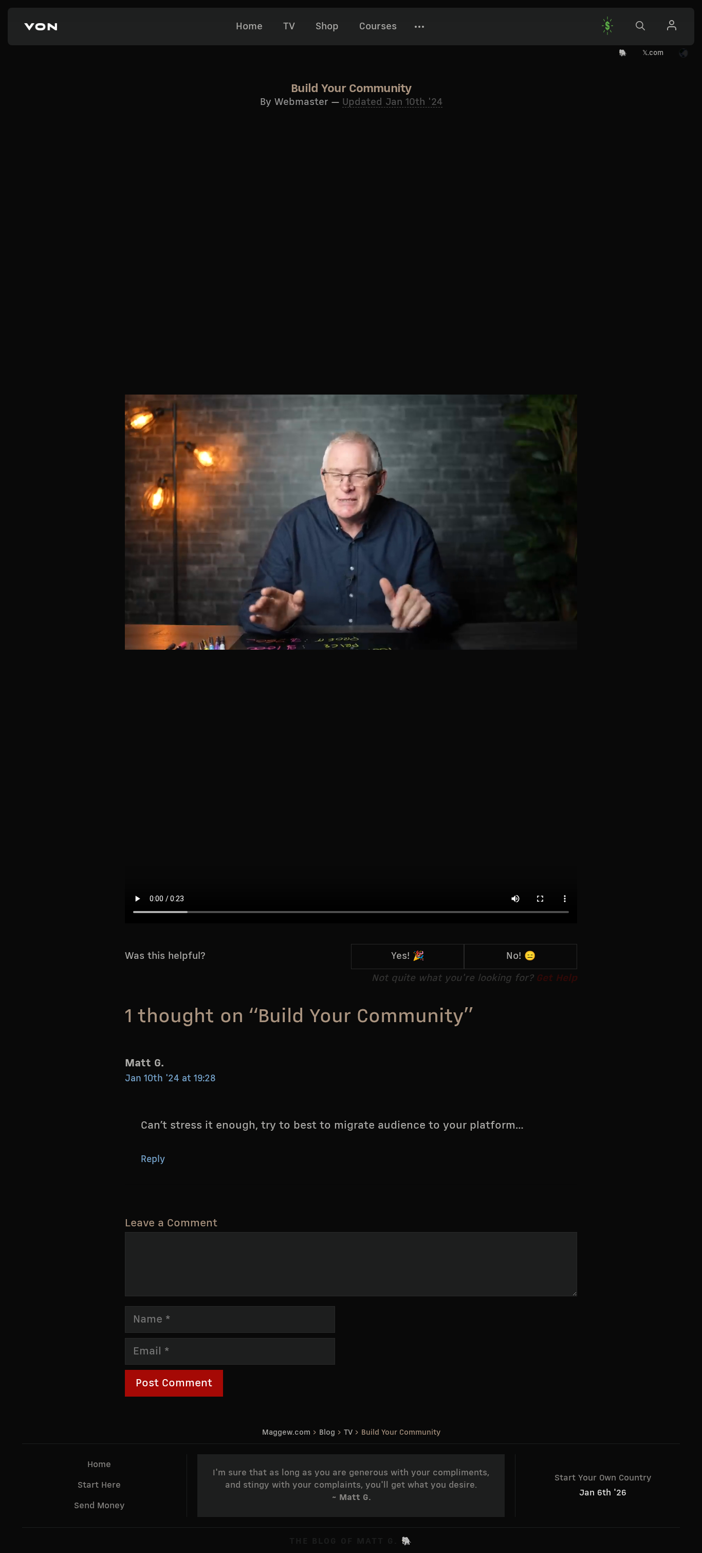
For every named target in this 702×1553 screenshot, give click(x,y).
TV (289, 26)
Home (249, 26)
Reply (153, 1159)
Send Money (99, 1506)
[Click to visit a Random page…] (683, 53)
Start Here (99, 1485)
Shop (327, 26)
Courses (378, 26)
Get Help (556, 978)
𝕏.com (652, 53)
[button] (40, 26)
